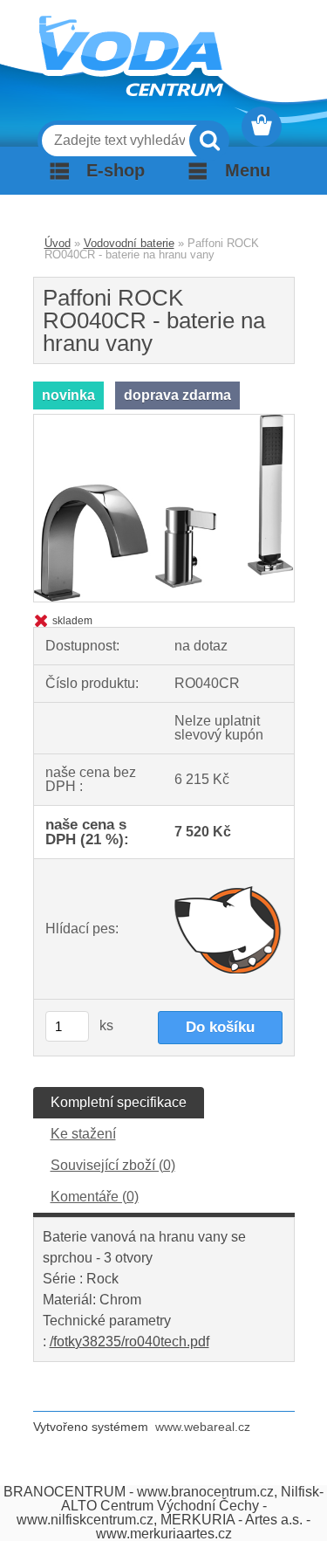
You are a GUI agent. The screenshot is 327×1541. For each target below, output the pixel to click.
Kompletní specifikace (119, 1102)
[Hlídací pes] (228, 929)
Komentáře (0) (95, 1196)
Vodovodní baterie (129, 243)
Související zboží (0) (113, 1165)
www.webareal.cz (202, 1427)
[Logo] (130, 56)
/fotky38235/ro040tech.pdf (129, 1341)
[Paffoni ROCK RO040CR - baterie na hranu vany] (164, 421)
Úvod (57, 243)
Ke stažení (83, 1133)
